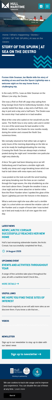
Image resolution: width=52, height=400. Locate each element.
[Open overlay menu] (47, 6)
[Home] (15, 6)
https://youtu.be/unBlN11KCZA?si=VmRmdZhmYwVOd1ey (25, 325)
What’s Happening (19, 35)
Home (5, 35)
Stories (34, 35)
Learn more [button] (20, 389)
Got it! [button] (12, 395)
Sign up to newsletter (24, 354)
